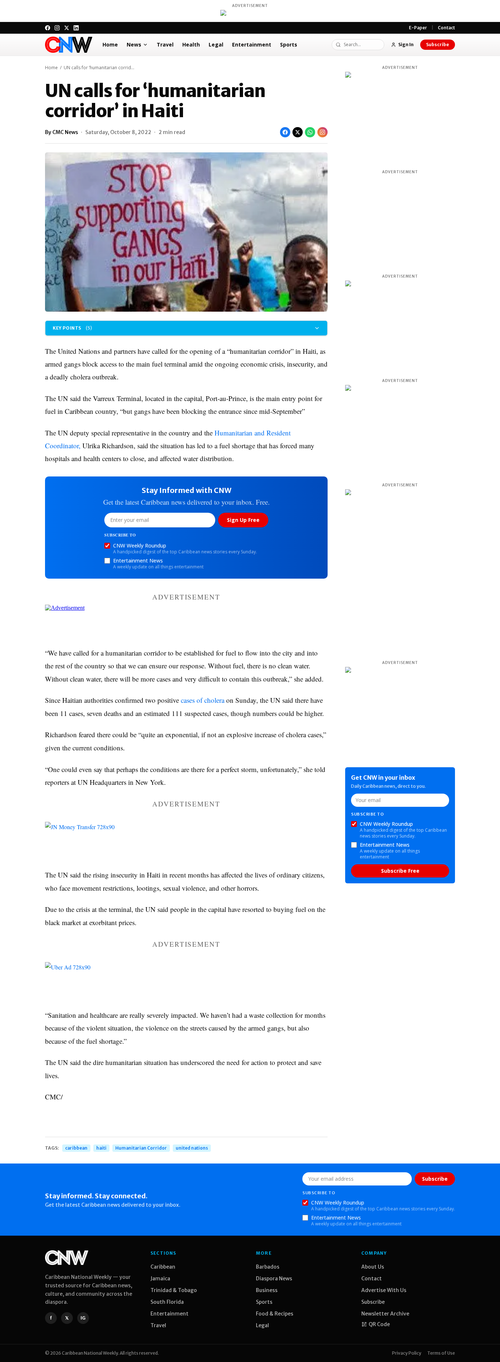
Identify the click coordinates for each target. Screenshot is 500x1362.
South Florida (167, 1302)
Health (191, 44)
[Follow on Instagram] (322, 132)
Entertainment (251, 44)
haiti (101, 1148)
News (134, 44)
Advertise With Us (383, 1290)
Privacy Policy (406, 1353)
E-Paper (418, 27)
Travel (165, 44)
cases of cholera (202, 700)
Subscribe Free (400, 870)
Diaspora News (274, 1278)
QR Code (379, 1324)
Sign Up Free (243, 519)
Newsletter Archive (385, 1313)
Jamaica (160, 1278)
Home (110, 44)
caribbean (76, 1148)
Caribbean (162, 1266)
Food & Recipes (274, 1313)
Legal (216, 44)
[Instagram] (57, 27)
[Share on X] (297, 132)
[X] (66, 27)
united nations (192, 1148)
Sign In (406, 44)
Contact (446, 27)
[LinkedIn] (76, 27)
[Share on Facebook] (285, 132)
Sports (288, 44)
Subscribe (437, 44)
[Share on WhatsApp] (310, 132)
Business (266, 1290)
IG (83, 1318)
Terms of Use (441, 1353)
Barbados (267, 1266)
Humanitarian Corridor (141, 1148)
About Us (372, 1266)
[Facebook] (47, 27)
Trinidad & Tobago (173, 1290)
